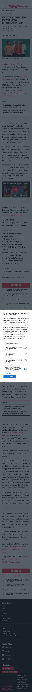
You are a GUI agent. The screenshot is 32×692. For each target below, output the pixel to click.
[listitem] (16, 344)
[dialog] (16, 346)
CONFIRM (10, 376)
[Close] (28, 313)
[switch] (25, 348)
